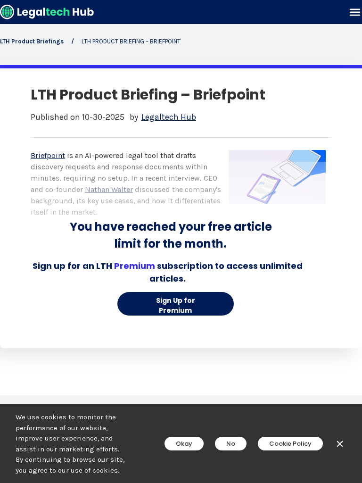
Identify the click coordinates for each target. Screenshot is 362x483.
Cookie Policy (290, 443)
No (230, 443)
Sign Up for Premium (175, 305)
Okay (184, 443)
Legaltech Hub (168, 117)
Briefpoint (48, 155)
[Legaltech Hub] (47, 12)
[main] (181, 241)
